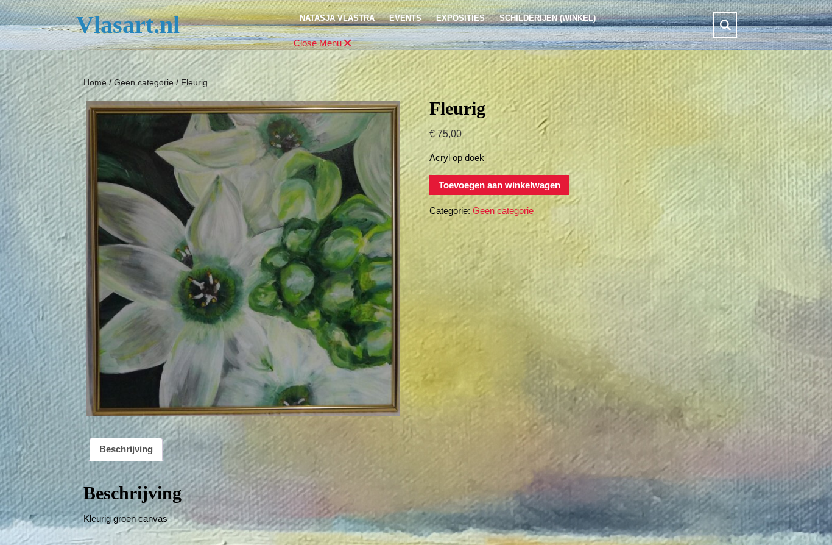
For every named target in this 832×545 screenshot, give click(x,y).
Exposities (460, 18)
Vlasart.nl (128, 24)
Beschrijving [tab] (126, 449)
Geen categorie (144, 82)
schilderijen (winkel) (547, 18)
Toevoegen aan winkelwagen (499, 185)
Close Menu (323, 44)
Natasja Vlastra (337, 18)
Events (405, 18)
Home (95, 82)
